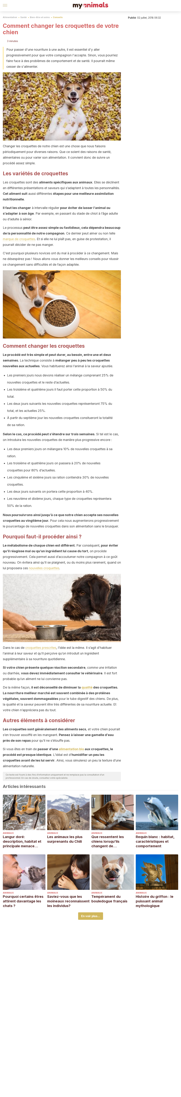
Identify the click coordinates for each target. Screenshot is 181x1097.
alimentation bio (71, 749)
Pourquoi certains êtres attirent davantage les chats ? (23, 901)
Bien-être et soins (40, 17)
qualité (86, 687)
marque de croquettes (19, 239)
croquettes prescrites (40, 648)
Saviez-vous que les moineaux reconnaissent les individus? (68, 901)
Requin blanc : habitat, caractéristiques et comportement (155, 841)
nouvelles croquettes (44, 568)
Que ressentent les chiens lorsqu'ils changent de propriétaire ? (107, 841)
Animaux (8, 833)
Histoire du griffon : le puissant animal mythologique (154, 901)
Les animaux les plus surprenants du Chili (65, 839)
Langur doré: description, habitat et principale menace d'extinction (22, 841)
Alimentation (10, 17)
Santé (23, 17)
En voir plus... (90, 916)
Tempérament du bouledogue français (109, 898)
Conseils (58, 17)
